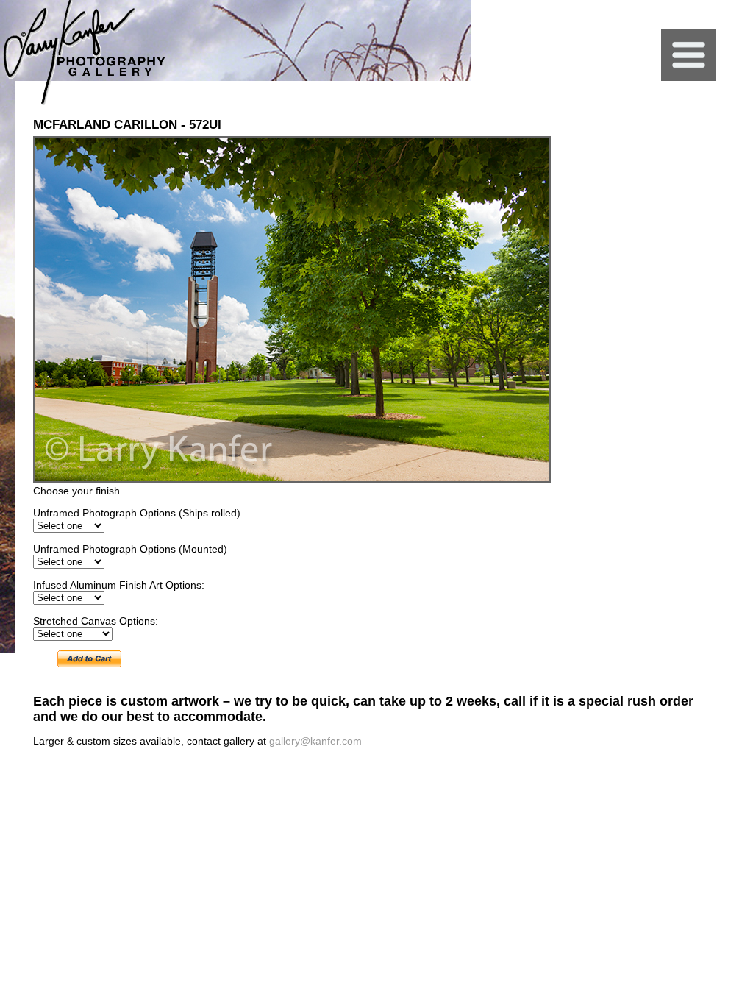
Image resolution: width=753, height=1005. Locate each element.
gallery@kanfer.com (315, 741)
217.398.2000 (598, 777)
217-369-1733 (652, 777)
